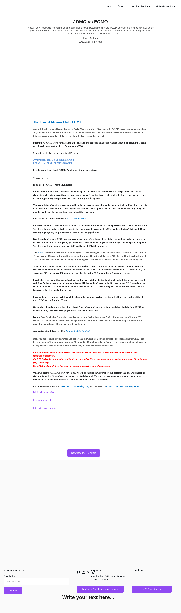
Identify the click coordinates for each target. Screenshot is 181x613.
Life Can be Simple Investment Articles (100, 589)
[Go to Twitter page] (88, 572)
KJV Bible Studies (152, 589)
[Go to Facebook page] (78, 572)
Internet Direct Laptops (45, 407)
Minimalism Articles (165, 6)
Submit (13, 590)
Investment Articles (140, 6)
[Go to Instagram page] (83, 572)
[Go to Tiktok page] (93, 572)
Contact (121, 6)
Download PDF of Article (83, 453)
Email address (11, 576)
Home (109, 6)
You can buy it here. (42, 178)
